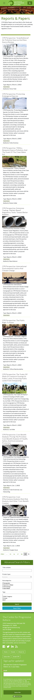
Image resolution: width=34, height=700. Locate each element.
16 (14, 554)
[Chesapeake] (17, 583)
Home (5, 652)
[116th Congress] (17, 596)
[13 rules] (17, 598)
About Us (21, 652)
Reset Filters (17, 608)
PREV (2, 554)
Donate (13, 652)
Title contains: (6, 567)
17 (18, 554)
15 (10, 554)
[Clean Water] (17, 588)
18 (21, 554)
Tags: (4, 592)
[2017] (17, 600)
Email (5, 670)
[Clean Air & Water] (17, 585)
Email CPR (16, 656)
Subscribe (7, 656)
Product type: (6, 574)
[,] (17, 595)
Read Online (6, 86)
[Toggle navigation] (4, 3)
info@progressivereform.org (11, 627)
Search (17, 604)
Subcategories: (6, 580)
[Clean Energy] (17, 586)
